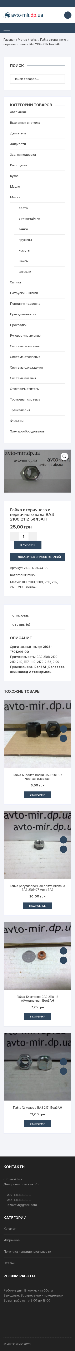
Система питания (23, 378)
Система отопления (25, 357)
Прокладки (18, 325)
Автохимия (18, 112)
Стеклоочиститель (24, 389)
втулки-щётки (29, 218)
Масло (15, 186)
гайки (34, 39)
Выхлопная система (25, 123)
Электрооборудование (27, 431)
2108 (31, 582)
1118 (24, 582)
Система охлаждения (26, 367)
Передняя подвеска (25, 304)
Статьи (9, 1263)
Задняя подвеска (23, 155)
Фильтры (17, 421)
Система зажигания (25, 346)
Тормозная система (25, 399)
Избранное (12, 1240)
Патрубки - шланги (24, 293)
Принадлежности (23, 314)
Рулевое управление (25, 335)
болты (23, 208)
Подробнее (37, 905)
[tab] (37, 615)
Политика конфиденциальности (27, 1252)
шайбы (23, 261)
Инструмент (19, 165)
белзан (31, 587)
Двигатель (18, 133)
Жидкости (18, 144)
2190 (21, 587)
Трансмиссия (20, 410)
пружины (25, 240)
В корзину (27, 544)
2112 (54, 582)
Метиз (22, 39)
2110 (47, 582)
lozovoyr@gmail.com (21, 1205)
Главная (9, 39)
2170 (13, 587)
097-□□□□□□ (18, 1195)
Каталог (10, 1229)
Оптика (15, 282)
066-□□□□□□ (18, 1200)
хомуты (24, 250)
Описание (20, 615)
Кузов (14, 176)
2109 (39, 582)
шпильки (25, 272)
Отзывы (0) (21, 624)
